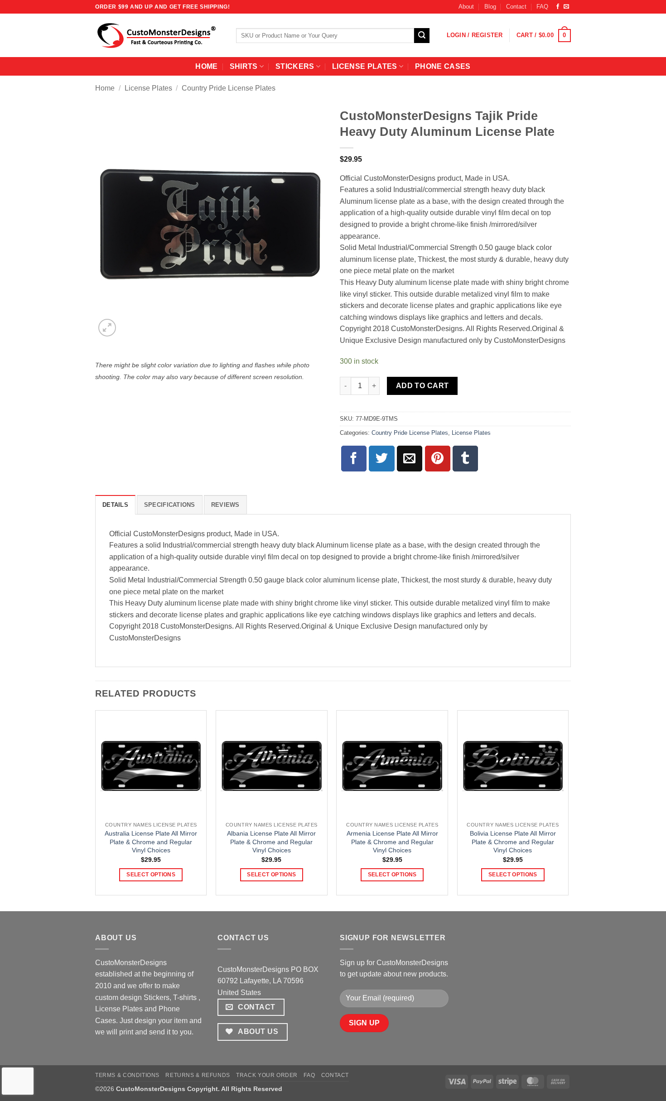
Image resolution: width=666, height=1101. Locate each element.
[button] (475, 35)
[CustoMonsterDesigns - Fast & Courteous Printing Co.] (158, 35)
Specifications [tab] (169, 504)
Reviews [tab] (225, 504)
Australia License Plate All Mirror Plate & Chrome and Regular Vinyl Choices (151, 842)
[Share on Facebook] (354, 458)
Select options (150, 874)
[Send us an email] (566, 7)
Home (105, 88)
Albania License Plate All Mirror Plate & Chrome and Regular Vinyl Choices (271, 842)
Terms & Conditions (127, 1075)
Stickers (294, 66)
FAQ (542, 6)
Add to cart (422, 385)
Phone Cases (443, 66)
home (206, 66)
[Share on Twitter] (381, 458)
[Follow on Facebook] (557, 7)
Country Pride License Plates (228, 88)
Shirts (244, 66)
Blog (490, 6)
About (466, 6)
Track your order (267, 1075)
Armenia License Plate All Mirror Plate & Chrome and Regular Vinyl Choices (392, 842)
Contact (516, 6)
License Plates (364, 66)
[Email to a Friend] (409, 458)
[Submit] (422, 35)
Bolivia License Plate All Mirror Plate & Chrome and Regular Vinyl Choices (513, 842)
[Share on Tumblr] (465, 458)
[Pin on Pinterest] (437, 458)
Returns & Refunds (197, 1075)
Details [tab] (115, 504)
